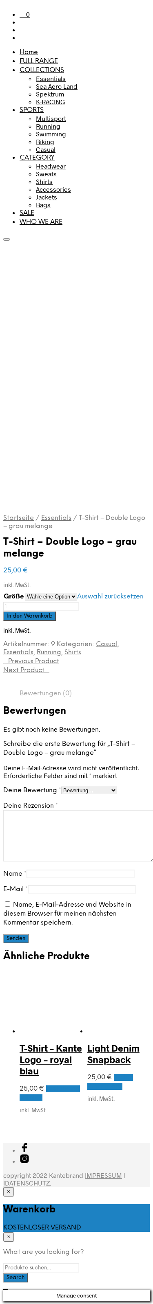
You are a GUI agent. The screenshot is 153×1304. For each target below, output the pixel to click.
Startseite (18, 518)
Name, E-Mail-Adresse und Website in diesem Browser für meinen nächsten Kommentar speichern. (67, 913)
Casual (45, 149)
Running (48, 126)
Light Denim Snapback (113, 1053)
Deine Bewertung (32, 790)
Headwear (51, 166)
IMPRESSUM (103, 1175)
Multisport (51, 118)
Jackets (46, 197)
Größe (14, 596)
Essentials (51, 78)
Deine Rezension (30, 805)
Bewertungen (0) (46, 693)
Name (15, 873)
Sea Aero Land (57, 86)
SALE (27, 213)
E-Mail (15, 889)
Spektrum (50, 94)
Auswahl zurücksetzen (110, 596)
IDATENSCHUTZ (26, 1183)
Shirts (44, 181)
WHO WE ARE (41, 222)
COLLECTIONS (42, 70)
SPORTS (32, 110)
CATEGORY (37, 157)
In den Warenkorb (30, 616)
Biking (45, 141)
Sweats (46, 174)
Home (29, 52)
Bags (43, 204)
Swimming (51, 134)
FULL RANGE (39, 61)
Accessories (53, 189)
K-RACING (50, 101)
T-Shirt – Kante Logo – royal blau (51, 1059)
